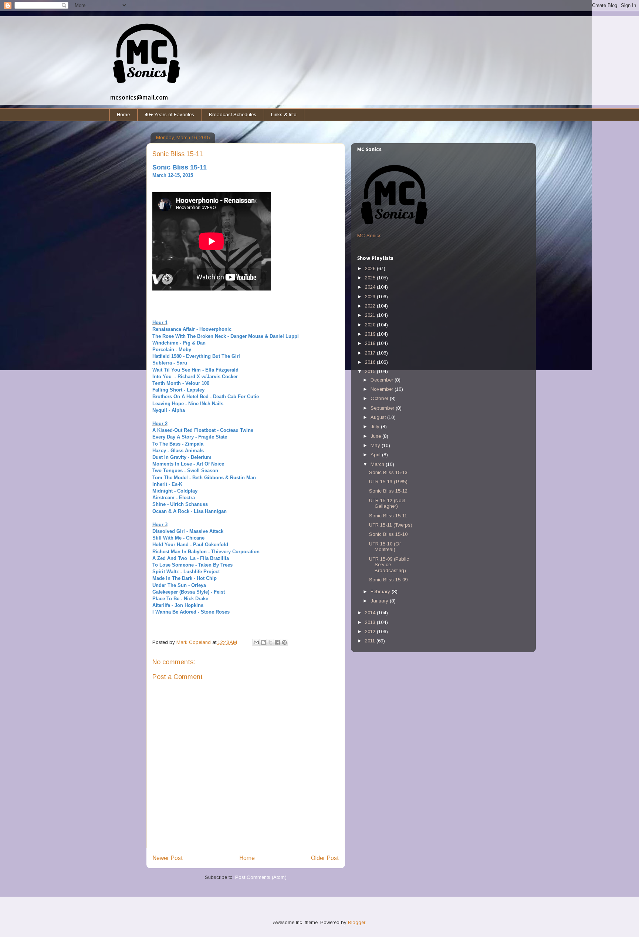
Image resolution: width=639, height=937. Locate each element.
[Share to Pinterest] (284, 642)
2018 (371, 343)
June (376, 436)
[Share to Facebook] (277, 642)
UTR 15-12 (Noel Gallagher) (387, 503)
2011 (370, 641)
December (383, 380)
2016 (371, 362)
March (378, 464)
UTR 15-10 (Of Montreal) (384, 547)
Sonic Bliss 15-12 (388, 491)
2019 (371, 334)
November (383, 389)
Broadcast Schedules (232, 114)
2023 (371, 296)
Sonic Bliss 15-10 (388, 534)
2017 (371, 353)
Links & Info (284, 114)
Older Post (325, 858)
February (381, 591)
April (376, 454)
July (376, 426)
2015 (371, 371)
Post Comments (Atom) (261, 877)
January (380, 601)
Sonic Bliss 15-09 (388, 579)
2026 (371, 268)
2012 (371, 631)
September (383, 408)
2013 (371, 622)
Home (123, 114)
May (376, 445)
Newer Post (167, 858)
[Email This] (256, 642)
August (379, 417)
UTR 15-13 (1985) (388, 481)
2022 (371, 306)
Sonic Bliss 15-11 (388, 515)
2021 (371, 315)
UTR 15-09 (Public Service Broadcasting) (389, 564)
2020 (371, 325)
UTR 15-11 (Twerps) (390, 525)
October (380, 398)
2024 (371, 287)
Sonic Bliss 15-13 (388, 472)
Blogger (356, 922)
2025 (371, 278)
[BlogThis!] (263, 642)
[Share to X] (270, 642)
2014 (371, 612)
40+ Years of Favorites (169, 114)
